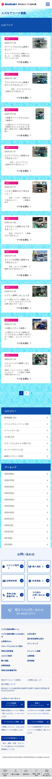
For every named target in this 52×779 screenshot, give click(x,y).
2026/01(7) (9, 519)
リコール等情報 (37, 722)
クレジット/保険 (33, 651)
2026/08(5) (9, 474)
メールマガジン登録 (11, 722)
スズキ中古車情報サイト (11, 738)
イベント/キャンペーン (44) (16, 424)
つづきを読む (23, 62)
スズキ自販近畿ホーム (10, 629)
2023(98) (8, 538)
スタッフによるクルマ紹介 (12, 646)
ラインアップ (32, 644)
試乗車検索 (5, 665)
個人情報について (8, 684)
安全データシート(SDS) (10, 680)
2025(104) (8, 525)
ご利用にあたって (34, 680)
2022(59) (8, 544)
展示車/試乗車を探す (35, 639)
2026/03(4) (9, 506)
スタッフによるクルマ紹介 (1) (17, 443)
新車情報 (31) (10, 418)
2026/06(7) (9, 487)
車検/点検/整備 (7, 651)
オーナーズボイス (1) (13, 450)
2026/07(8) (9, 480)
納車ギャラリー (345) (13, 456)
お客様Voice (6, 641)
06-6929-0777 (26, 613)
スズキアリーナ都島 (13, 13)
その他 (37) (9, 437)
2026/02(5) (9, 512)
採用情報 (30, 661)
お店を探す (31, 634)
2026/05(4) (9, 493)
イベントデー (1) (11, 430)
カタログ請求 (6, 656)
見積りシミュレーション (37, 704)
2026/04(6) (9, 500)
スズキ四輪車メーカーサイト (11, 704)
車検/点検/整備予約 (9, 670)
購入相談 (4, 661)
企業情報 (30, 656)
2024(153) (8, 532)
